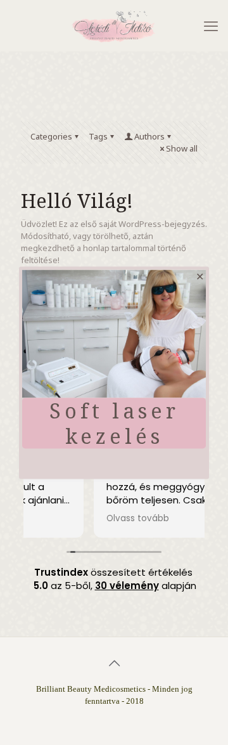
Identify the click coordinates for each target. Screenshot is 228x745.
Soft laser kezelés (114, 423)
